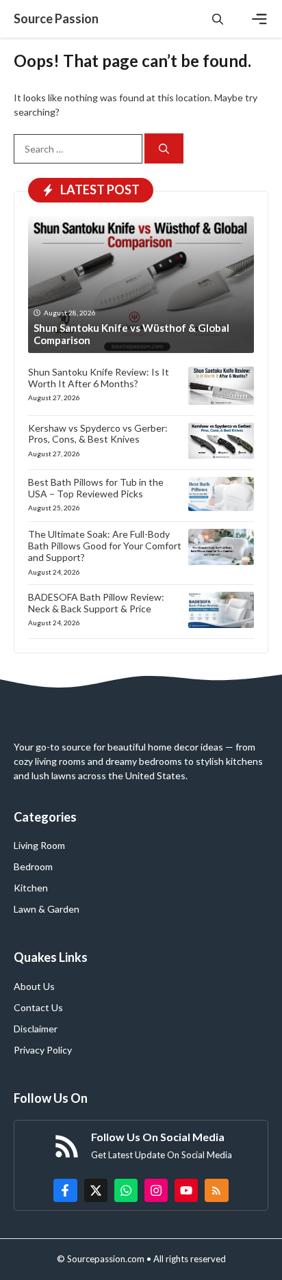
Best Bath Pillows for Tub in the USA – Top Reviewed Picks (96, 487)
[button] (217, 19)
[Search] (163, 148)
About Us (34, 986)
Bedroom (33, 866)
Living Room (39, 845)
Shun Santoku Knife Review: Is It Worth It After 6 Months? (98, 377)
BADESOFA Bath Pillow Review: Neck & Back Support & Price (96, 602)
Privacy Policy (43, 1050)
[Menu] (259, 19)
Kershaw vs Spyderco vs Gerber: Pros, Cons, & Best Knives (98, 433)
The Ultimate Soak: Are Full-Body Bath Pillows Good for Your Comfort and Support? (104, 545)
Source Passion (56, 18)
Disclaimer (35, 1028)
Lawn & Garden (46, 909)
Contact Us (38, 1007)
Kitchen (31, 887)
